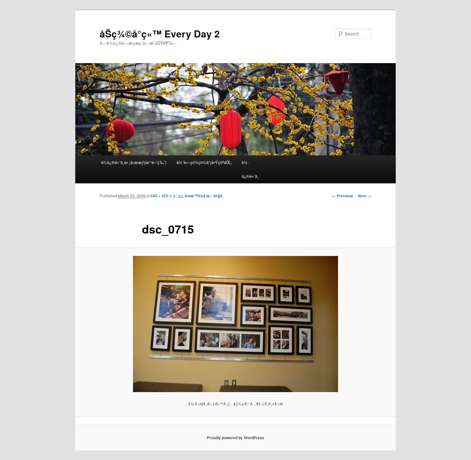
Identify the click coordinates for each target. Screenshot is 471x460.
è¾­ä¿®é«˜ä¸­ (250, 169)
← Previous (342, 196)
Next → (364, 196)
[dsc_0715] (235, 324)
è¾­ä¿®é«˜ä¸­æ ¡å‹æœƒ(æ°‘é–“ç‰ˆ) (133, 162)
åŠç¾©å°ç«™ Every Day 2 (160, 33)
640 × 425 (159, 196)
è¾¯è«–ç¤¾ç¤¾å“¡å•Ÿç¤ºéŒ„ (204, 162)
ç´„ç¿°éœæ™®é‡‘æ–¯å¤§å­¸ (198, 196)
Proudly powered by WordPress (235, 437)
